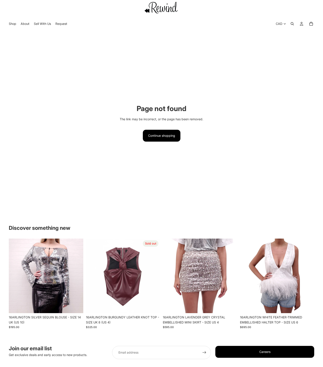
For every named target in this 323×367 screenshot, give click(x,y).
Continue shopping (161, 135)
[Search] (292, 24)
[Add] (76, 306)
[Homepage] (161, 7)
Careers (264, 352)
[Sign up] (204, 352)
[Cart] (311, 24)
